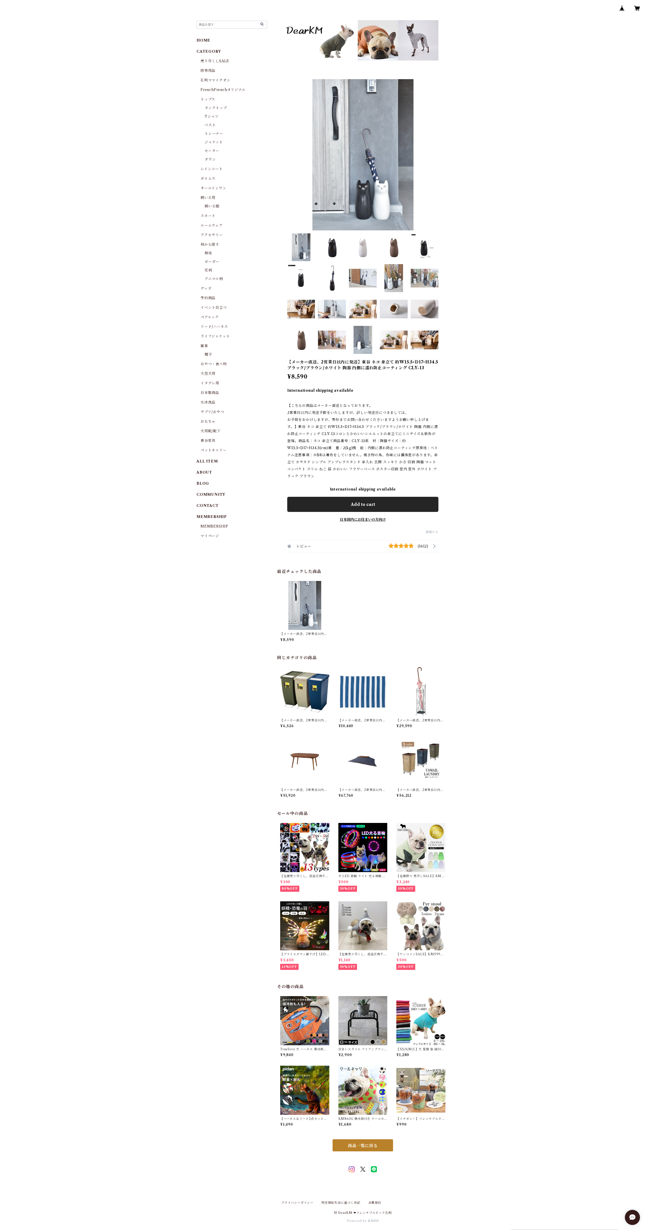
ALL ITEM (207, 461)
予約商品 (208, 298)
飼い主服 (212, 206)
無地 (208, 253)
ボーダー (212, 261)
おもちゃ (208, 421)
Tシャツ (212, 116)
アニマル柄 (214, 278)
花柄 (208, 270)
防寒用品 (208, 70)
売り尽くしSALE (215, 61)
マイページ (210, 536)
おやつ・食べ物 (214, 364)
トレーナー (214, 133)
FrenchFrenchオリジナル (223, 89)
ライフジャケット (215, 336)
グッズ (206, 288)
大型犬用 (208, 373)
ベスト (210, 125)
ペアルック (210, 317)
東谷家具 (208, 440)
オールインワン (214, 188)
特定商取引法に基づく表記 (340, 1203)
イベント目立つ (214, 307)
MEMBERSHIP (214, 526)
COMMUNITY (211, 494)
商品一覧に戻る (363, 1145)
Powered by (357, 1221)
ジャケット (214, 142)
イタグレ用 (210, 383)
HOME (203, 40)
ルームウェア (212, 225)
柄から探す (210, 244)
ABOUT (204, 472)
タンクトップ (216, 108)
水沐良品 (208, 402)
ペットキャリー (214, 450)
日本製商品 (210, 392)
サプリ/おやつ (212, 412)
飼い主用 (208, 197)
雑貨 (204, 346)
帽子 (208, 354)
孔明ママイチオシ (215, 80)
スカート (208, 215)
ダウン (210, 159)
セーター (212, 150)
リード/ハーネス (214, 326)
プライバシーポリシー (297, 1203)
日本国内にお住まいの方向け (363, 519)
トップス (208, 99)
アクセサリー (212, 235)
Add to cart (363, 504)
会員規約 (374, 1203)
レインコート (212, 169)
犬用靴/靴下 (211, 431)
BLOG (203, 483)
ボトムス (208, 178)
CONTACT (208, 505)
